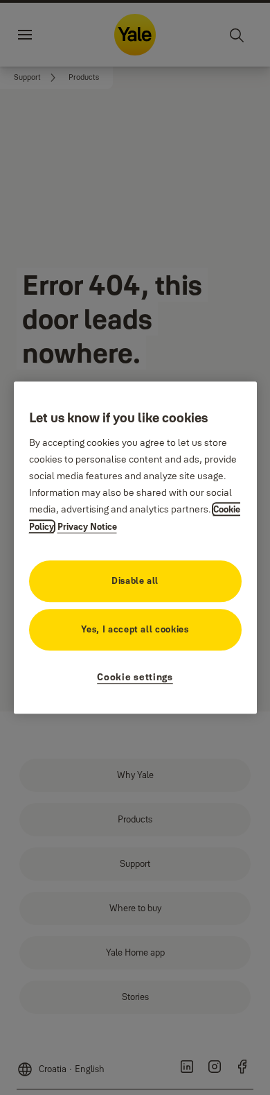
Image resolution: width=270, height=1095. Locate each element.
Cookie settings (135, 677)
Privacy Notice (87, 526)
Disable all (135, 580)
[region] (135, 547)
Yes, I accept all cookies (134, 629)
